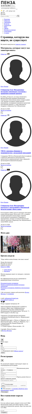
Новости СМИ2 (5, 266)
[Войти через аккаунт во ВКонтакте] (2, 344)
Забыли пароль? (18, 351)
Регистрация (4, 392)
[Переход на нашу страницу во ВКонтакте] (2, 302)
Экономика (7, 22)
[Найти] (18, 16)
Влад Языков (4, 86)
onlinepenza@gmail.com (11, 298)
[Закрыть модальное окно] (2, 340)
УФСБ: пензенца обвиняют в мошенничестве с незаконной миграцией (16, 152)
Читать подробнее (6, 110)
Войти (2, 352)
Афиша (6, 28)
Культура (6, 23)
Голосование (8, 31)
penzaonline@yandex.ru (7, 300)
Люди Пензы (8, 269)
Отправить (4, 412)
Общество (7, 20)
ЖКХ (5, 27)
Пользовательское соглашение (9, 283)
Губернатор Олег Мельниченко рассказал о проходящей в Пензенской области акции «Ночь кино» (15, 207)
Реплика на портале (10, 30)
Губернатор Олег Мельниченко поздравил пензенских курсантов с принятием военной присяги (13, 91)
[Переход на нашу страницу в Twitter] (4, 302)
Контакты (7, 271)
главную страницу (20, 44)
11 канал (6, 33)
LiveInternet (10, 294)
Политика (7, 19)
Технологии (7, 25)
